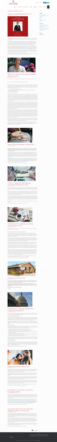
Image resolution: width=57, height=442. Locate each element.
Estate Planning (41, 16)
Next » (36, 430)
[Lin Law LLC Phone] (48, 2)
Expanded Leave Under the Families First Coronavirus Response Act (21, 309)
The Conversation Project (10, 158)
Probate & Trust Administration (42, 19)
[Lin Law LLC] (13, 2)
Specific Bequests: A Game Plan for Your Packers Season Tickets (44, 25)
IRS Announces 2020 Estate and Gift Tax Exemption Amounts (20, 391)
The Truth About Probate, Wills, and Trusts (44, 28)
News (40, 18)
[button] (48, 7)
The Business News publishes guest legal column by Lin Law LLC (20, 225)
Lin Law (15, 77)
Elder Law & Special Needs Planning (43, 15)
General (40, 17)
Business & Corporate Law (42, 14)
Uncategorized (41, 20)
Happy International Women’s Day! (18, 366)
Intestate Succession (41, 30)
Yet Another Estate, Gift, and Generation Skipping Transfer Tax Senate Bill (27, 402)
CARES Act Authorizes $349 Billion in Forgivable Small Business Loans (19, 184)
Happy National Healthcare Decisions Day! (21, 144)
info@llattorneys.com (38, 440)
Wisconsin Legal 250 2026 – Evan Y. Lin (44, 29)
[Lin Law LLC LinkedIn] (45, 2)
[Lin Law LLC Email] (47, 2)
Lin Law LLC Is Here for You (16, 278)
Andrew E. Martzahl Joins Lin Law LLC (20, 14)
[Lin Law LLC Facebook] (44, 2)
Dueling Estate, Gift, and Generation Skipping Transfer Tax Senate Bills (20, 413)
